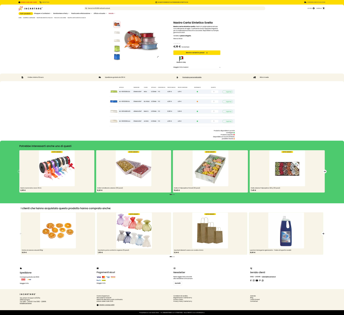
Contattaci (254, 301)
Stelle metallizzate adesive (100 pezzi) (110, 188)
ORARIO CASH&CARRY (106, 305)
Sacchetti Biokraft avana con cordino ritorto (188, 250)
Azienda (253, 296)
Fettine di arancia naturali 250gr (32, 250)
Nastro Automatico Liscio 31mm (30, 188)
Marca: (175, 39)
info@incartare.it (26, 303)
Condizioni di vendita (180, 296)
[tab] (196, 67)
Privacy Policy (178, 299)
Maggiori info (24, 283)
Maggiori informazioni (180, 67)
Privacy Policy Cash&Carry (182, 301)
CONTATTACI (45, 2)
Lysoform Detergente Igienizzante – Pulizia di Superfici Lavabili (270, 250)
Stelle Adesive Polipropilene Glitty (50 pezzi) (265, 188)
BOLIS (180, 39)
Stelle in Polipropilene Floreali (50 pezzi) (187, 188)
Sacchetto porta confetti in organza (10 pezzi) (113, 250)
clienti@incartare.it (269, 277)
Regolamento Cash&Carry (182, 298)
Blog (251, 298)
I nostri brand (255, 299)
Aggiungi (227, 92)
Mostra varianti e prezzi (195, 53)
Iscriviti (178, 283)
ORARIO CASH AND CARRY (28, 2)
